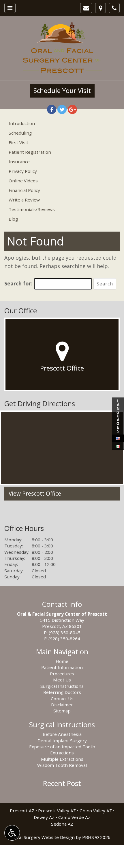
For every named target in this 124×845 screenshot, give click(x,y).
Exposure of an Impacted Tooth (62, 746)
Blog (13, 219)
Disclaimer (62, 704)
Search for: (18, 283)
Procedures (62, 674)
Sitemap (62, 711)
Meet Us (62, 680)
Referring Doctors (62, 692)
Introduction (22, 123)
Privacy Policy (23, 171)
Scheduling (20, 133)
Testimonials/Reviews (32, 209)
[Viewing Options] (12, 833)
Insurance (19, 161)
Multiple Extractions (62, 759)
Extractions (62, 753)
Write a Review (24, 200)
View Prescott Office (35, 493)
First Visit (18, 142)
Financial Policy (24, 190)
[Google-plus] (72, 109)
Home (62, 661)
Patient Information (62, 667)
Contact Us (62, 698)
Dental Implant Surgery (62, 740)
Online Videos (23, 181)
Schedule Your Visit (62, 90)
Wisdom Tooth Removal (62, 765)
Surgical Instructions (62, 686)
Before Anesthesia (62, 734)
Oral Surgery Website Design (44, 837)
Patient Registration (30, 152)
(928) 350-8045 (64, 632)
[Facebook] (51, 109)
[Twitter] (62, 109)
